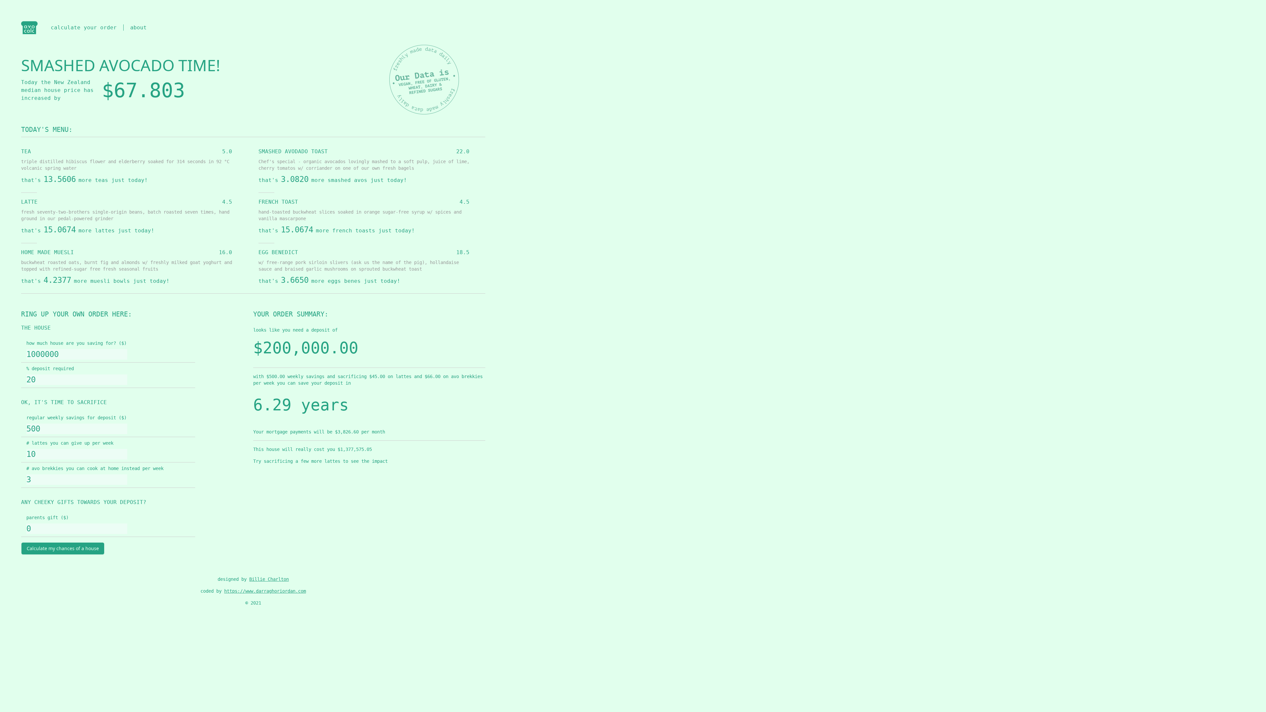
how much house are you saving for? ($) (76, 343)
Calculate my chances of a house (63, 548)
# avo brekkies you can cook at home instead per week (95, 468)
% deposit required (50, 368)
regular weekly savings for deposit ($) (76, 417)
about (138, 27)
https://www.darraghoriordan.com (265, 591)
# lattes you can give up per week (69, 443)
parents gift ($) (47, 517)
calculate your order (84, 27)
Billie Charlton (269, 579)
